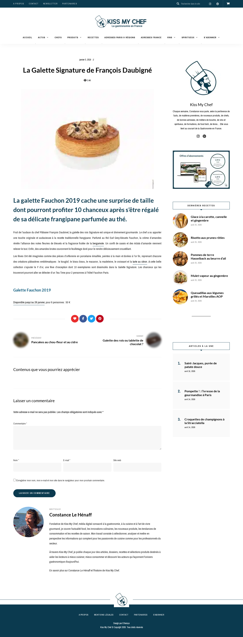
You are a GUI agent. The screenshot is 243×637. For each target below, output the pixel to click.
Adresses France (151, 37)
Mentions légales (104, 615)
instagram (210, 4)
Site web (117, 460)
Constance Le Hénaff (70, 514)
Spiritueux (188, 37)
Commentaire (20, 423)
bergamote (98, 243)
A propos (18, 4)
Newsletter (50, 4)
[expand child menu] (35, 43)
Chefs (58, 37)
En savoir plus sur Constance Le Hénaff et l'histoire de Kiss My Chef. (84, 570)
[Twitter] (91, 318)
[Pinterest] (100, 318)
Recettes (93, 37)
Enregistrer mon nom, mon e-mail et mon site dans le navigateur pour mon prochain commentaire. (60, 480)
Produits (72, 37)
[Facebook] (83, 318)
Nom (16, 460)
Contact (34, 4)
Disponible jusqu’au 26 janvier (29, 302)
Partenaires (69, 4)
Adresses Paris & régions (119, 37)
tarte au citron (140, 261)
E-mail (66, 460)
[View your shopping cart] (228, 4)
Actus (41, 37)
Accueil (27, 37)
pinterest (217, 4)
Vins (169, 37)
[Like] (75, 318)
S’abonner (210, 37)
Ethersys (126, 623)
